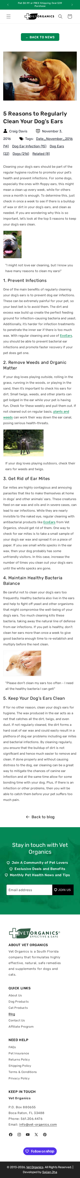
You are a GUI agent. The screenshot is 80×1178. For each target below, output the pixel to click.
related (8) (41, 154)
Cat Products (18, 1008)
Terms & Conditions (23, 1072)
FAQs (12, 1047)
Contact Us (17, 1020)
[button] (8, 16)
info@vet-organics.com (38, 1124)
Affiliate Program (21, 1026)
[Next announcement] (72, 4)
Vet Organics (34, 1167)
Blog (12, 1014)
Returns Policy (19, 1059)
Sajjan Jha (49, 1172)
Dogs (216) (21, 154)
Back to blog (43, 817)
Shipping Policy (20, 1066)
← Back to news (40, 37)
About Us (15, 995)
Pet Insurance (19, 1053)
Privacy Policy (19, 1078)
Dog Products (19, 1001)
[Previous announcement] (8, 4)
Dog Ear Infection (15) (29, 146)
